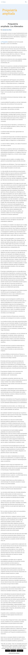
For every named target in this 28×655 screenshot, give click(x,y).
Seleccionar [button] (19, 650)
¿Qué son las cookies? (14, 653)
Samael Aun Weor (7, 29)
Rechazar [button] (13, 650)
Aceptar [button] (7, 650)
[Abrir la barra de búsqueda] (26, 2)
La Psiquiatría (4, 42)
